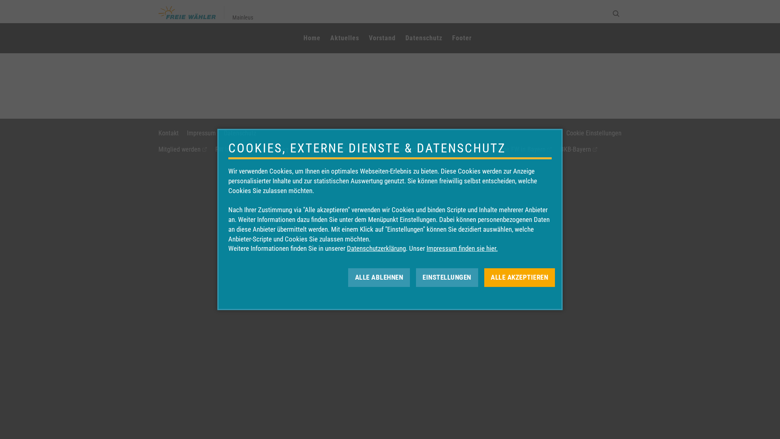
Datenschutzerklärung (376, 248)
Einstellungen (446, 277)
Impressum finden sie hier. (462, 248)
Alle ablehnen (379, 277)
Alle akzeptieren (519, 277)
